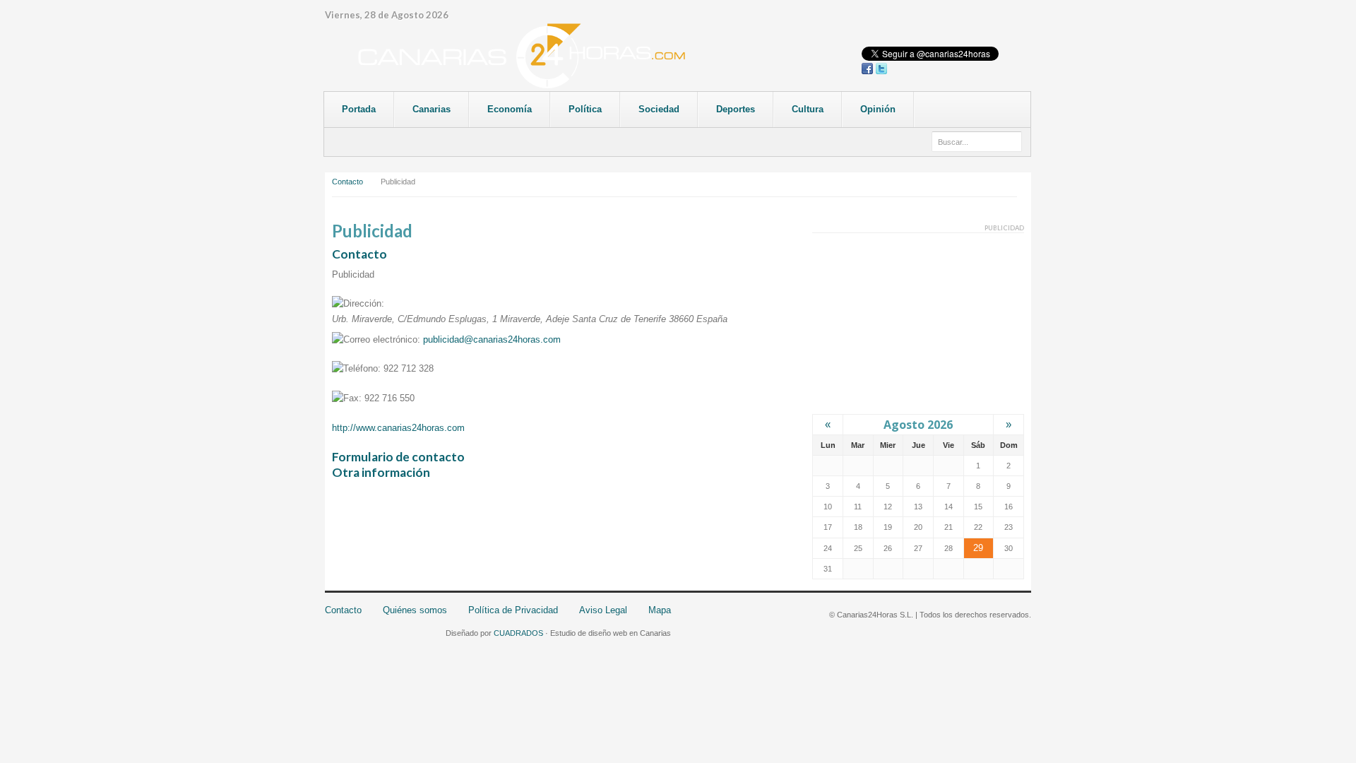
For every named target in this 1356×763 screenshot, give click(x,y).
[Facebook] (867, 68)
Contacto (347, 181)
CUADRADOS (518, 633)
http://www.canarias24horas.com (398, 427)
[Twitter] (881, 68)
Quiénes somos (415, 610)
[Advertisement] (918, 323)
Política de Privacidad (513, 610)
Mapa (659, 610)
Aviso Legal (603, 610)
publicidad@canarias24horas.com (492, 339)
